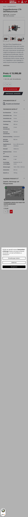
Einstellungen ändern (14, 258)
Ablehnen (14, 262)
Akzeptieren (14, 267)
